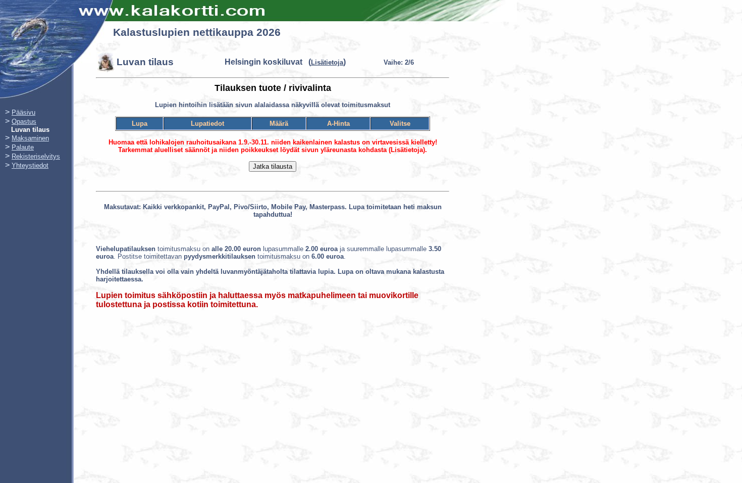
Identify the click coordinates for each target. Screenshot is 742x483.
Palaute (23, 147)
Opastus (24, 121)
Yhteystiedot (30, 165)
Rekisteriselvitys (36, 156)
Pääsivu (23, 112)
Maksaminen (30, 138)
